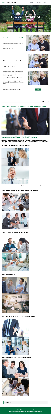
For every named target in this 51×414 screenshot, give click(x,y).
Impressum (27, 409)
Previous (44, 101)
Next (48, 101)
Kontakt (34, 409)
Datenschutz (31, 409)
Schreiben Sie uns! (7, 402)
